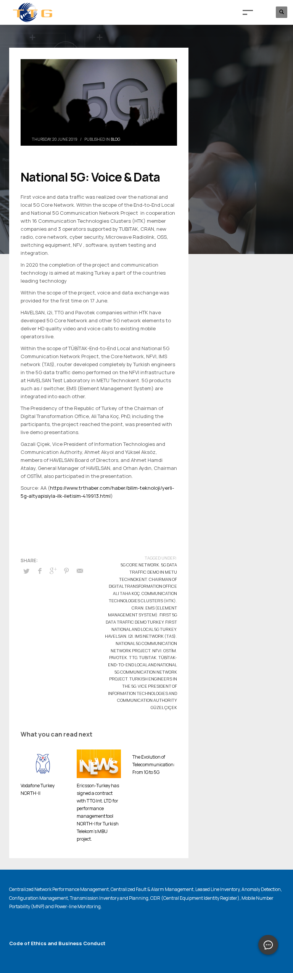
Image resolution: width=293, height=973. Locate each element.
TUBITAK (147, 657)
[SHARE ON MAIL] (79, 570)
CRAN (137, 608)
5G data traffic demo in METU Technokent (148, 572)
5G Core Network (140, 565)
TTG (133, 657)
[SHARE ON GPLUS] (53, 570)
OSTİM (169, 650)
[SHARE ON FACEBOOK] (39, 570)
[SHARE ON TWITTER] (26, 571)
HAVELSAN (115, 636)
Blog (115, 139)
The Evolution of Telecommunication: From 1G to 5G (153, 764)
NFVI (156, 650)
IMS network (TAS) (155, 636)
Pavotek (118, 657)
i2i (130, 636)
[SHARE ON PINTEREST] (66, 570)
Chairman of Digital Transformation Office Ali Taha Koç (143, 586)
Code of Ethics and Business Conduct (57, 943)
